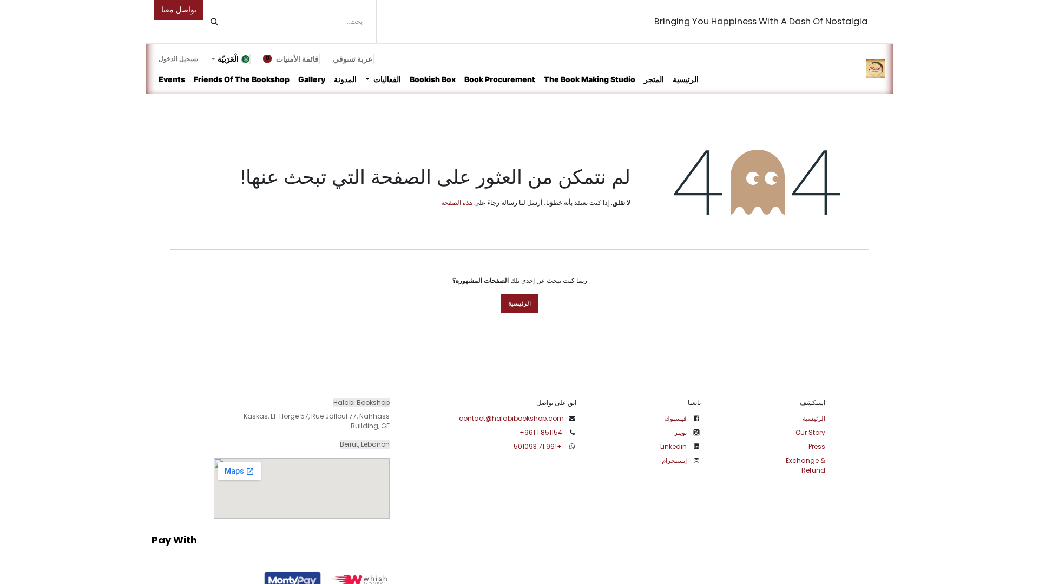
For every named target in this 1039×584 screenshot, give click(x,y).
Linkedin (673, 446)
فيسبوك (676, 418)
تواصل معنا (178, 9)
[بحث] (214, 21)
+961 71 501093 (538, 446)
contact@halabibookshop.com (511, 418)
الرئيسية (519, 303)
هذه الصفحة (456, 202)
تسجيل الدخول (178, 59)
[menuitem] (685, 79)
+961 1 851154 (541, 432)
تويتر (680, 432)
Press (816, 446)
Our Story (810, 432)
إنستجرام (674, 460)
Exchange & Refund (805, 465)
